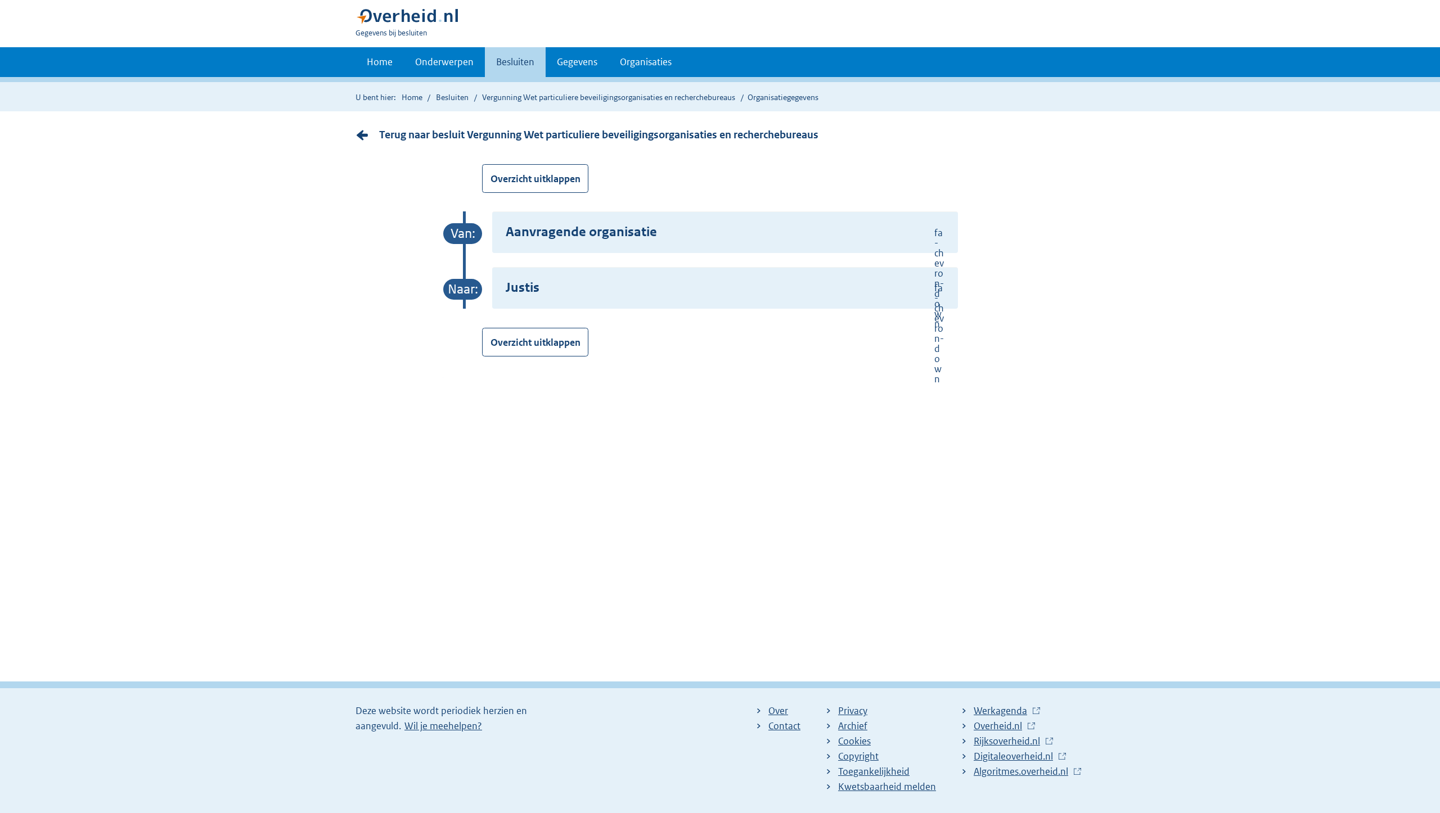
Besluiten (515, 62)
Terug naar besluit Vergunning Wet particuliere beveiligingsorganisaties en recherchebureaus (598, 134)
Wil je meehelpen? (443, 726)
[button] (725, 232)
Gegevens (577, 62)
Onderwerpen (444, 62)
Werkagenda (1003, 711)
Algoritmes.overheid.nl (1024, 772)
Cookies (854, 741)
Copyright (858, 756)
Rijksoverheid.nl (1010, 741)
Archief (852, 726)
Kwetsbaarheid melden (887, 786)
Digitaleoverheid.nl (1016, 757)
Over (778, 710)
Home (380, 62)
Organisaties (646, 62)
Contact (784, 726)
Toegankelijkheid (874, 771)
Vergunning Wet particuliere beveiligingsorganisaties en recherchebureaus (608, 97)
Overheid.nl (1001, 726)
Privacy (852, 710)
